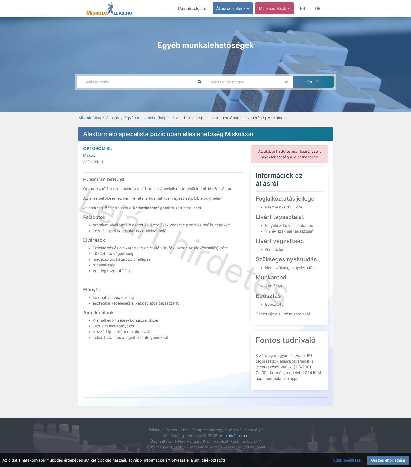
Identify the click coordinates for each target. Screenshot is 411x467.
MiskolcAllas (89, 117)
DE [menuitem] (317, 8)
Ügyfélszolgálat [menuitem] (192, 8)
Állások (112, 117)
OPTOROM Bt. (97, 148)
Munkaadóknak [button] (273, 8)
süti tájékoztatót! (209, 460)
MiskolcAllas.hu (233, 435)
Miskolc (89, 155)
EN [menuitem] (302, 8)
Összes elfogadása (388, 460)
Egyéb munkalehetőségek (147, 117)
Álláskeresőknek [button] (231, 8)
